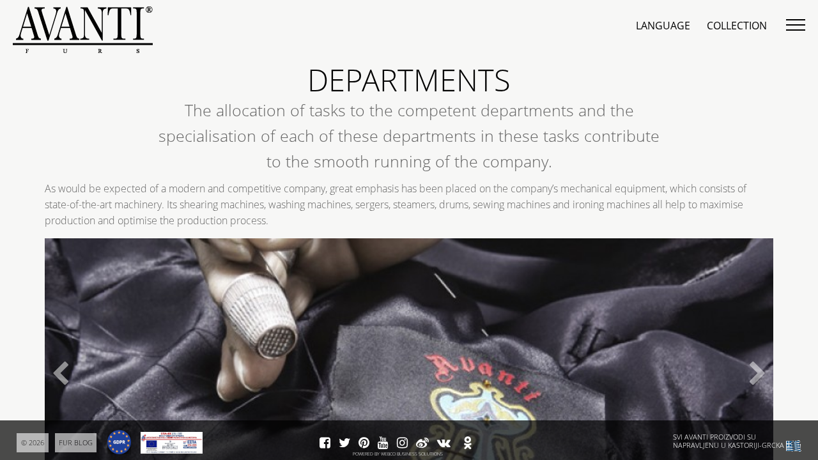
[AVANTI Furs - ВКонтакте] (444, 443)
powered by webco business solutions (398, 454)
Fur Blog (76, 442)
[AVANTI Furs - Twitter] (344, 443)
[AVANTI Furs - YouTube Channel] (383, 443)
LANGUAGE (663, 26)
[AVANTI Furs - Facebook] (325, 443)
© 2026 (32, 442)
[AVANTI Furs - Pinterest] (364, 443)
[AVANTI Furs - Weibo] (422, 443)
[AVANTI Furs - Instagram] (402, 443)
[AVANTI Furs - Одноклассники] (468, 443)
